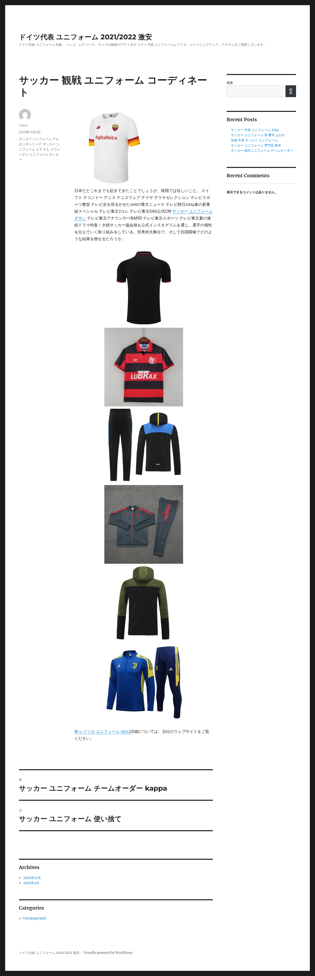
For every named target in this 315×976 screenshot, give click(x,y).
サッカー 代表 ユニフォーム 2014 (255, 130)
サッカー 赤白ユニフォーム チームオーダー (262, 150)
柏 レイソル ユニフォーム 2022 (102, 731)
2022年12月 (32, 878)
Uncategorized (34, 918)
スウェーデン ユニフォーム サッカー (39, 154)
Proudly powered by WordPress (108, 953)
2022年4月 (31, 883)
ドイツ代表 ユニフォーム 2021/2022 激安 (85, 37)
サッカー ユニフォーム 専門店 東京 (256, 145)
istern (23, 125)
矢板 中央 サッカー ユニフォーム (254, 140)
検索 (230, 83)
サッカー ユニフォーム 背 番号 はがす (258, 135)
